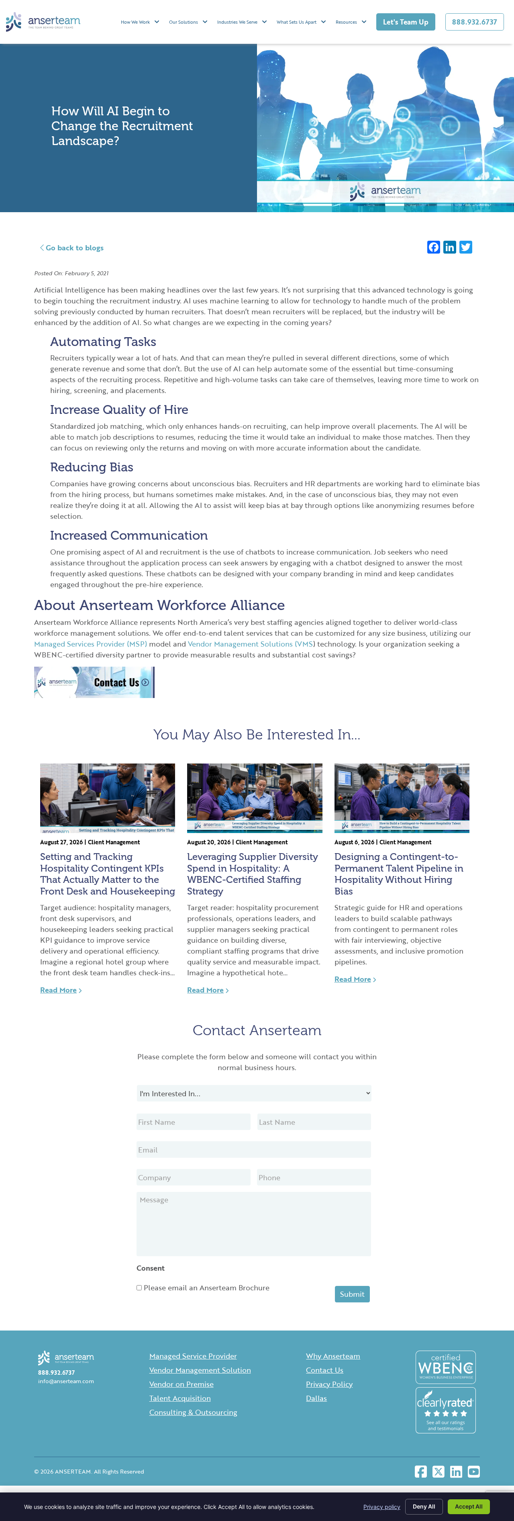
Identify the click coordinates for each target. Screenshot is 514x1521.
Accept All (469, 1506)
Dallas (316, 1398)
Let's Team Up (405, 22)
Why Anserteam (333, 1356)
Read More (58, 990)
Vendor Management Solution (200, 1370)
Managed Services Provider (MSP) (90, 644)
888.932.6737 (474, 22)
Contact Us (324, 1370)
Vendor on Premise (181, 1384)
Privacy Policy (329, 1384)
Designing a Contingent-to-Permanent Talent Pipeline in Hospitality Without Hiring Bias (399, 874)
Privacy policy (381, 1506)
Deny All (424, 1506)
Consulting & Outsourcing (193, 1412)
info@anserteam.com (66, 1381)
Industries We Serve (237, 21)
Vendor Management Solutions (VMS (250, 644)
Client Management (114, 842)
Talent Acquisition (180, 1398)
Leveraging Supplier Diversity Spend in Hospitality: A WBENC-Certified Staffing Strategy (252, 874)
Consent (151, 1268)
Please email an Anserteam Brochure (206, 1287)
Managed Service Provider (193, 1356)
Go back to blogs (74, 247)
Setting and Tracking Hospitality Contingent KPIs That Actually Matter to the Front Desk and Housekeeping (107, 874)
